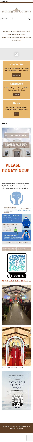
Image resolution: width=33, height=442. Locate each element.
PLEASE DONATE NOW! (16, 170)
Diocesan (20, 428)
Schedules (16, 94)
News (16, 114)
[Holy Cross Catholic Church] (16, 8)
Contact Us (16, 75)
